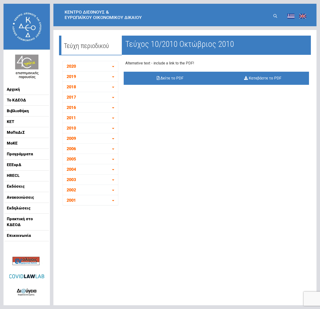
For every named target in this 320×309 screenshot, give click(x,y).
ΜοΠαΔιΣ (16, 132)
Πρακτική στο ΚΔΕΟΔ (20, 221)
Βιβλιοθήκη (18, 110)
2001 (71, 200)
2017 (71, 97)
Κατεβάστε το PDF (264, 78)
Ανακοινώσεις (20, 197)
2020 (71, 66)
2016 (71, 107)
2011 (71, 117)
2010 (71, 128)
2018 (71, 86)
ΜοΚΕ (12, 143)
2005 (71, 158)
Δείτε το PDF (171, 78)
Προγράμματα (20, 154)
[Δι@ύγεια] (27, 291)
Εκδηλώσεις (19, 208)
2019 (71, 76)
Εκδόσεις (16, 186)
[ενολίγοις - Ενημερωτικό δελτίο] (27, 261)
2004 (71, 169)
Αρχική (13, 89)
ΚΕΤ (10, 121)
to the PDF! (184, 63)
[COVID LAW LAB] (27, 276)
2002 (71, 189)
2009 (71, 138)
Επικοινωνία (19, 235)
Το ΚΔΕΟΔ (16, 100)
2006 (71, 148)
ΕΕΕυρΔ (14, 164)
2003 (71, 179)
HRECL (13, 175)
